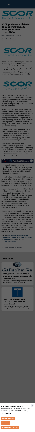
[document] (17, 417)
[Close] (32, 405)
